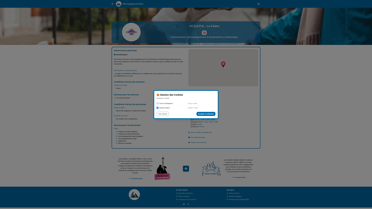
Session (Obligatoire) (166, 103)
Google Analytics (164, 108)
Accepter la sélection (206, 114)
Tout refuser (162, 114)
